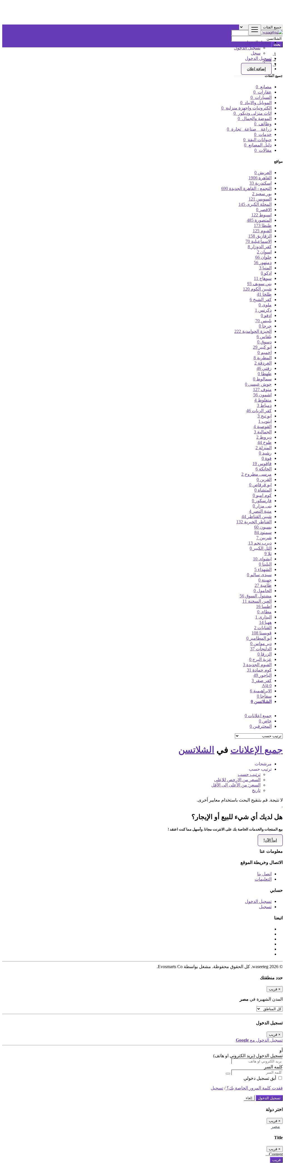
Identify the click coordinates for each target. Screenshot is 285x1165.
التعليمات (263, 879)
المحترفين (261, 726)
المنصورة (259, 220)
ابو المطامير (259, 638)
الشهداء (263, 569)
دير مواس (261, 643)
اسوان (264, 252)
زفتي (264, 368)
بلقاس (264, 336)
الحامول (263, 590)
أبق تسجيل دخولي (260, 1078)
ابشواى (262, 558)
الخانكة (263, 469)
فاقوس (262, 463)
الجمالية (263, 431)
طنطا (263, 225)
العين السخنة (257, 601)
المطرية (263, 357)
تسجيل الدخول (247, 47)
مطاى (264, 611)
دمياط (264, 405)
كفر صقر (262, 680)
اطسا (264, 606)
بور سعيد (262, 193)
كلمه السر (273, 1066)
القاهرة (260, 177)
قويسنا (262, 633)
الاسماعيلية (258, 241)
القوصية (263, 426)
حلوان (263, 257)
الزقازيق (260, 236)
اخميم (264, 352)
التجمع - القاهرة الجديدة (246, 188)
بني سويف (259, 283)
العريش (263, 172)
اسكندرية (260, 183)
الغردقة (263, 363)
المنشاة (263, 490)
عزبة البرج (260, 659)
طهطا (265, 373)
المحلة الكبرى (255, 204)
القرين (264, 479)
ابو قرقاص (260, 484)
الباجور (263, 675)
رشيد (265, 453)
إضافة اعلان (256, 69)
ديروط (264, 437)
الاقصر (264, 209)
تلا (268, 553)
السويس (260, 199)
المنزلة (263, 447)
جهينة (265, 580)
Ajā (267, 685)
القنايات (263, 627)
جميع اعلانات (258, 715)
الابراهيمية (261, 690)
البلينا (265, 564)
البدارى (263, 617)
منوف (262, 389)
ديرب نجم (260, 543)
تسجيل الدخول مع (259, 1040)
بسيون (263, 527)
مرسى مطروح (256, 474)
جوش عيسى (258, 384)
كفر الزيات (259, 410)
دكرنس (263, 310)
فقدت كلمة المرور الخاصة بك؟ (254, 1088)
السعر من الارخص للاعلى (237, 779)
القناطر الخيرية (254, 521)
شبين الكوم (257, 289)
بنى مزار (262, 506)
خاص (265, 721)
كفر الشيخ (261, 299)
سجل (256, 53)
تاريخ (256, 790)
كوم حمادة (259, 670)
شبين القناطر (257, 516)
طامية (263, 585)
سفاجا (264, 696)
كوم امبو (262, 495)
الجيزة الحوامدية (253, 331)
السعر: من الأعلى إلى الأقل (236, 785)
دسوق (264, 342)
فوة (267, 458)
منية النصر (260, 511)
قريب (276, 1160)
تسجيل (265, 906)
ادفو (266, 315)
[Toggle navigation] (254, 30)
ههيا (265, 622)
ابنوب (265, 421)
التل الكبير (261, 548)
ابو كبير (262, 347)
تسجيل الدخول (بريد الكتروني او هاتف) (248, 1055)
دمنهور (263, 262)
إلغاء (249, 1098)
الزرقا (264, 654)
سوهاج (263, 278)
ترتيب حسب (249, 774)
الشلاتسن (261, 701)
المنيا (265, 267)
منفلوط (263, 400)
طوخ (264, 442)
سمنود (263, 532)
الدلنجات (261, 648)
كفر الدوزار (260, 246)
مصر (275, 1126)
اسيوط (261, 215)
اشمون (262, 394)
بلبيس (263, 320)
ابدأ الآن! (270, 840)
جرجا (265, 326)
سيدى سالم (259, 574)
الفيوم (262, 230)
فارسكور (262, 500)
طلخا (264, 294)
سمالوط (262, 379)
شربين (264, 537)
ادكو (266, 273)
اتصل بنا (264, 873)
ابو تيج (264, 416)
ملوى (265, 304)
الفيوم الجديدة (257, 664)
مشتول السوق (256, 596)
